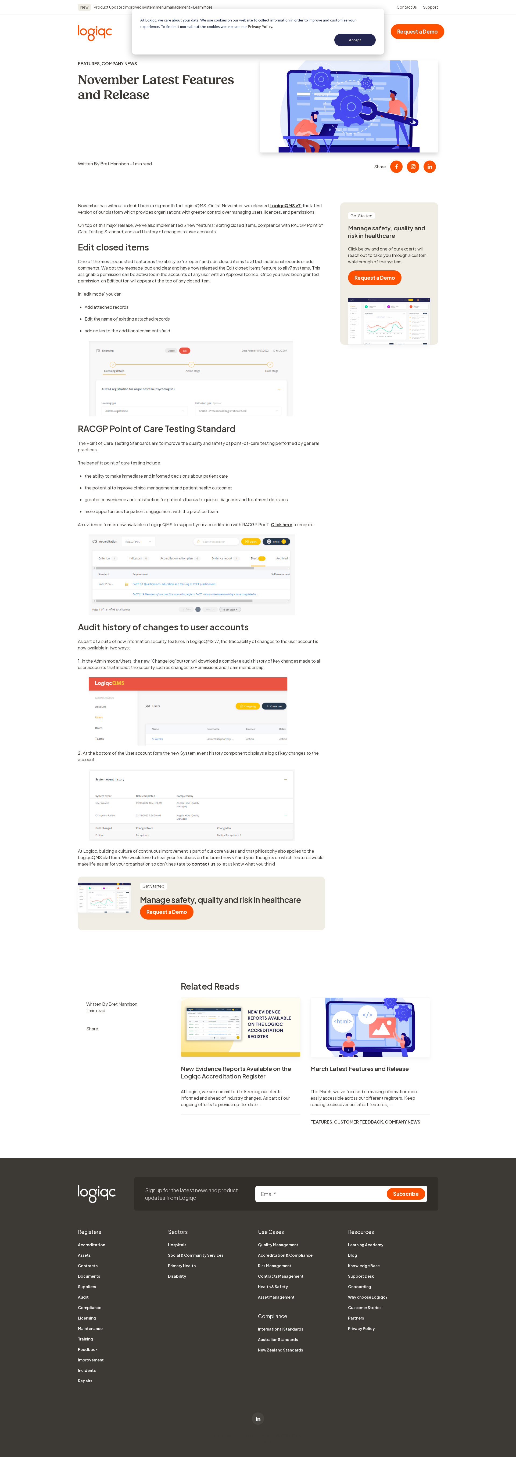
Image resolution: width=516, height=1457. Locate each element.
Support (430, 7)
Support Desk (361, 1276)
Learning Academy (366, 1244)
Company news (119, 63)
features (89, 63)
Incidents (87, 1370)
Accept (355, 40)
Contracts (88, 1265)
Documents (89, 1276)
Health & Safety (273, 1286)
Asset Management (276, 1297)
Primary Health (182, 1265)
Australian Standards (278, 1339)
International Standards (280, 1329)
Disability (177, 1276)
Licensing (87, 1318)
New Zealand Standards (280, 1349)
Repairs (85, 1380)
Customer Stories (364, 1307)
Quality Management (278, 1244)
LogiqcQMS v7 (285, 205)
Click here (281, 524)
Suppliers (87, 1286)
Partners (356, 1318)
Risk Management (274, 1265)
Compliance (89, 1307)
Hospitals (177, 1244)
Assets (84, 1255)
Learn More (203, 7)
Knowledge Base (364, 1265)
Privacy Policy (260, 26)
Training (85, 1338)
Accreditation (91, 1244)
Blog (352, 1255)
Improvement (91, 1359)
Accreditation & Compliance (285, 1255)
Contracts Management (280, 1276)
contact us (204, 864)
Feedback (88, 1349)
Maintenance (90, 1328)
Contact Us (407, 7)
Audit (83, 1297)
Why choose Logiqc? (368, 1297)
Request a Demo (417, 31)
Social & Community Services (195, 1255)
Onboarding (359, 1286)
